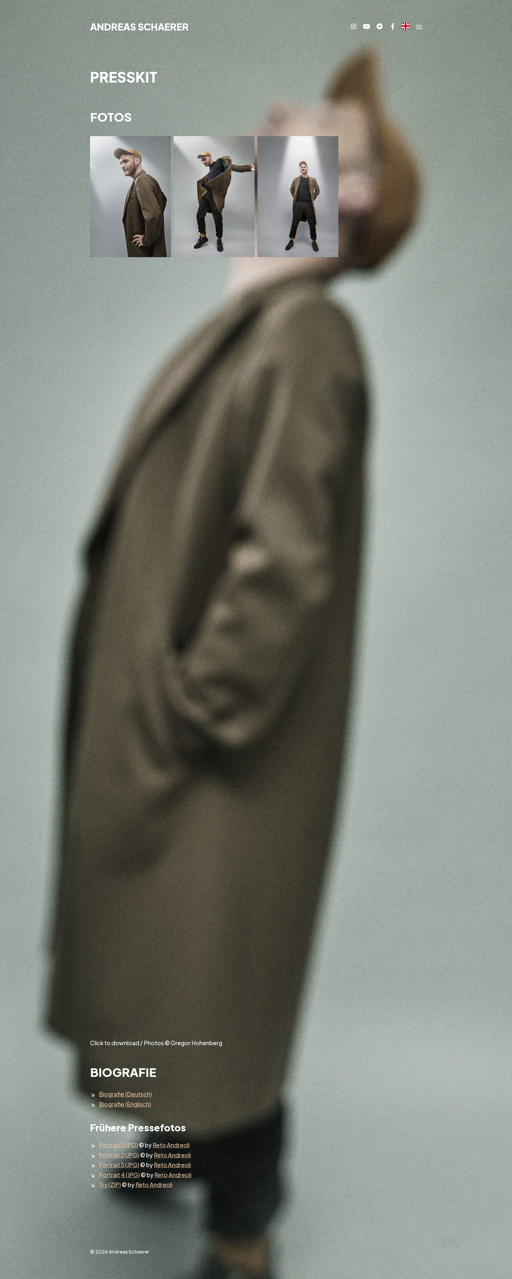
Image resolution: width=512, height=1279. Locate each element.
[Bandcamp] (379, 26)
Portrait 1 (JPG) (118, 1144)
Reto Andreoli (171, 1144)
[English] (405, 26)
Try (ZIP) (110, 1184)
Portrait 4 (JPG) (119, 1174)
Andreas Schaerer (139, 26)
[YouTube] (366, 26)
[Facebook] (392, 26)
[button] (419, 26)
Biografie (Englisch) (125, 1104)
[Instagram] (353, 26)
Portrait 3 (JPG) (119, 1164)
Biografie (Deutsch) (125, 1094)
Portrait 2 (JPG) (119, 1155)
